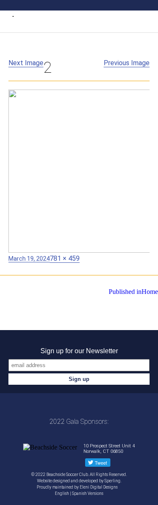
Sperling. (112, 481)
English (62, 493)
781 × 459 (65, 258)
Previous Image (127, 63)
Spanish (79, 493)
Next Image (25, 63)
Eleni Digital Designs (99, 487)
